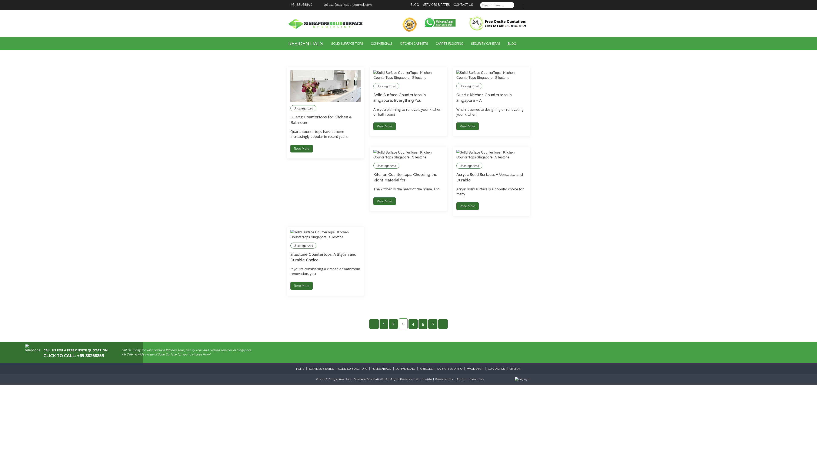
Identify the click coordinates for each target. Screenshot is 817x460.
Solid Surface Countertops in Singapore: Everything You (399, 98)
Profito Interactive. (471, 379)
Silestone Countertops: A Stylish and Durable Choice (323, 257)
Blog (415, 4)
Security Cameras (485, 43)
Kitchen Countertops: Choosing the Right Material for (405, 177)
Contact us (496, 368)
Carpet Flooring (449, 43)
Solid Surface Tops (347, 43)
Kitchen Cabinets (414, 43)
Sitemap (515, 368)
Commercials (381, 43)
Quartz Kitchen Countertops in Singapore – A (484, 98)
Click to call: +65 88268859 (73, 355)
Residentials (305, 43)
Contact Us (463, 4)
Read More (301, 148)
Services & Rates (436, 4)
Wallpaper (475, 368)
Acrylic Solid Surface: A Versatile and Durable (489, 177)
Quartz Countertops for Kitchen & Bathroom (321, 120)
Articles (426, 368)
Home (300, 368)
